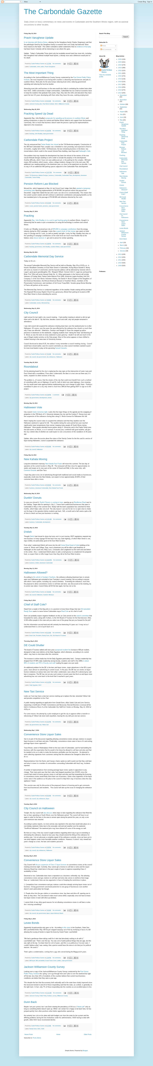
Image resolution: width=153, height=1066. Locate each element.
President (38, 635)
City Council (31, 312)
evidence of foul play (83, 47)
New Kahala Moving (35, 459)
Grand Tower (49, 960)
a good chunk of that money (65, 231)
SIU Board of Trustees (59, 635)
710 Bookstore (33, 175)
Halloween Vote (33, 407)
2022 (120, 70)
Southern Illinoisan (48, 594)
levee (55, 960)
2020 (120, 76)
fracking (31, 133)
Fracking (29, 215)
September (123, 107)
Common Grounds (30, 470)
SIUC (56, 104)
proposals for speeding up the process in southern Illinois (66, 118)
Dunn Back (30, 1002)
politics (59, 960)
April (121, 242)
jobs (41, 104)
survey (54, 995)
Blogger (85, 1050)
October (122, 104)
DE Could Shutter (34, 645)
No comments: (57, 63)
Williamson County (64, 104)
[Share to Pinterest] (77, 64)
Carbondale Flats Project (38, 139)
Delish (32, 536)
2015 (120, 90)
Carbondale (32, 66)
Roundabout (31, 366)
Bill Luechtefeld (40, 960)
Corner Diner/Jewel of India (70, 545)
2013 (120, 254)
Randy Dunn (45, 635)
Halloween (59, 357)
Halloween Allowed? (35, 572)
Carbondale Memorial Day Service (43, 256)
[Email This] (68, 64)
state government (48, 133)
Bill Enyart (32, 960)
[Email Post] (64, 63)
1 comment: (56, 394)
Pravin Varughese (50, 66)
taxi (40, 724)
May (121, 120)
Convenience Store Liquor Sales (42, 734)
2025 (120, 62)
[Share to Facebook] (75, 64)
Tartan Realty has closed (49, 144)
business (51, 175)
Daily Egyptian (33, 685)
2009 (120, 265)
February (123, 248)
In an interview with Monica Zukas (35, 42)
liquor (47, 798)
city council (32, 357)
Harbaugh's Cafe (84, 151)
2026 (120, 59)
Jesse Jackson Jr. (39, 238)
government (38, 246)
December (123, 95)
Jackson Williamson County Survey (44, 966)
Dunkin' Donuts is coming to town (51, 502)
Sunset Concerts (61, 348)
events (39, 303)
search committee (82, 616)
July (121, 114)
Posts (104, 46)
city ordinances (51, 357)
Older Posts (87, 1034)
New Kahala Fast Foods (53, 464)
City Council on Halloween (39, 808)
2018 (120, 81)
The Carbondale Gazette (63, 12)
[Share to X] (73, 64)
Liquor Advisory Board (56, 913)
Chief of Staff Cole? (35, 604)
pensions (45, 206)
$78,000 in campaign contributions (64, 229)
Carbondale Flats (67, 175)
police (42, 66)
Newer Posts (29, 1034)
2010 (120, 263)
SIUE (42, 1028)
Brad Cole (64, 611)
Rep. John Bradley (38, 220)
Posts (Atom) (37, 1038)
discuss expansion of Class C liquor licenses (51, 865)
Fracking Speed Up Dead (38, 113)
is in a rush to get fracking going (56, 220)
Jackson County (34, 104)
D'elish (28, 531)
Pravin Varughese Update (38, 37)
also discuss (48, 813)
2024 (120, 65)
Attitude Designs (43, 175)
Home (58, 1034)
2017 (120, 84)
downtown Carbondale (41, 488)
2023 (120, 67)
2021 (120, 73)
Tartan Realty (36, 177)
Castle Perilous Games (107, 71)
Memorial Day (45, 303)
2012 (120, 257)
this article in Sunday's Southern (44, 577)
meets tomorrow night (40, 412)
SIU (51, 635)
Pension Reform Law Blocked (41, 183)
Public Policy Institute (46, 995)
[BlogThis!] (70, 64)
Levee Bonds (31, 922)
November (123, 100)
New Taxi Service (34, 691)
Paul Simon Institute (48, 104)
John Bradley (38, 133)
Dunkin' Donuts (32, 497)
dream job (80, 1007)
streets (50, 397)
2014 (120, 93)
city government (41, 357)
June (121, 117)
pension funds (38, 206)
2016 (120, 87)
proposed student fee (63, 650)
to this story (66, 927)
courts (31, 206)
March (122, 245)
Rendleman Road (80, 502)
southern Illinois (55, 246)
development (76, 175)
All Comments (106, 49)
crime (38, 66)
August (122, 111)
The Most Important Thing (38, 72)
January (123, 251)
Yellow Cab (45, 724)
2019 (120, 79)
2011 (120, 260)
